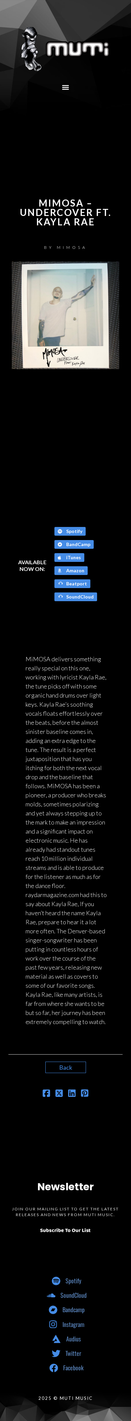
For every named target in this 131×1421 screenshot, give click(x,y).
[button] (65, 87)
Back (65, 1067)
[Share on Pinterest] (84, 1094)
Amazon (74, 570)
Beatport (76, 583)
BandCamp (77, 544)
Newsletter (65, 1187)
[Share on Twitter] (59, 1094)
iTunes (73, 557)
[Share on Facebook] (46, 1094)
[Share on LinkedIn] (72, 1094)
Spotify (73, 531)
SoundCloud (79, 597)
